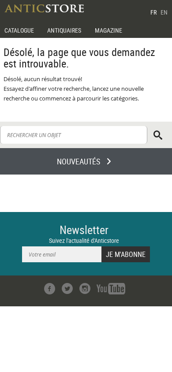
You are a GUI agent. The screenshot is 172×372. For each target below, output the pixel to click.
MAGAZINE (108, 30)
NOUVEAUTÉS (78, 161)
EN (164, 12)
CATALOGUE (19, 30)
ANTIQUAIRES (64, 30)
